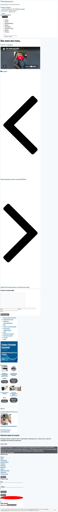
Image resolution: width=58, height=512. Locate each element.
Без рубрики (4, 71)
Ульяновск (3, 464)
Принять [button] (55, 509)
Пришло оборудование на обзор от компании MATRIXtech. (13, 179)
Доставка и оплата (9, 28)
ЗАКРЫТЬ (3, 477)
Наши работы (8, 27)
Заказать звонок (21, 9)
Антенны (5, 337)
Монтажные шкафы (8, 336)
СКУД (4, 332)
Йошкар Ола (3, 467)
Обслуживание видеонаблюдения (9, 426)
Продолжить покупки (11, 505)
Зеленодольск (4, 460)
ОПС (4, 325)
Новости (6, 30)
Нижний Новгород (5, 462)
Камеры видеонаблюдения (9, 318)
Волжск (2, 469)
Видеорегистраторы (8, 319)
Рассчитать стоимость (6, 7)
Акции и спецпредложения (9, 327)
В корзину (4, 382)
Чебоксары (3, 465)
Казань (2, 459)
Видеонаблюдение (9, 23)
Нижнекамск (3, 472)
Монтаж (6, 25)
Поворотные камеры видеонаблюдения (5, 430)
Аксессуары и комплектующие (7, 329)
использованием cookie (32, 509)
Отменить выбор (4, 474)
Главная (6, 20)
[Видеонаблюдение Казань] (7, 1)
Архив (4, 339)
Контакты (7, 32)
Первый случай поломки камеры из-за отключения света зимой (15, 287)
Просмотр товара (13, 381)
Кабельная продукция (8, 334)
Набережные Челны (5, 470)
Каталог (6, 21)
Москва (2, 457)
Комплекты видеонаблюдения (7, 322)
